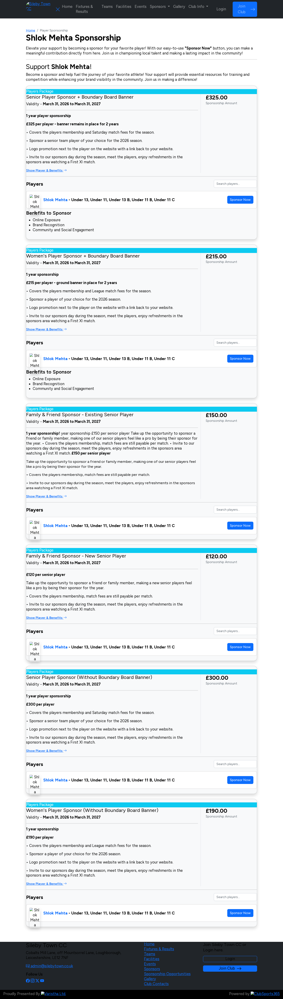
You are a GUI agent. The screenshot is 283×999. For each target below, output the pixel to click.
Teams (107, 6)
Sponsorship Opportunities (167, 974)
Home (67, 6)
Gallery (179, 6)
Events (140, 6)
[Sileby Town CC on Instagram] (32, 981)
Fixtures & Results (84, 9)
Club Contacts (156, 984)
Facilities (123, 6)
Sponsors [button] (158, 6)
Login (221, 9)
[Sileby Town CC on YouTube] (42, 981)
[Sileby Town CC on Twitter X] (37, 981)
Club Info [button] (197, 6)
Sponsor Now (240, 200)
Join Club (242, 9)
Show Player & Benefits (44, 170)
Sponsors (152, 969)
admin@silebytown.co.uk (51, 966)
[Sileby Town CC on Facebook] (28, 981)
